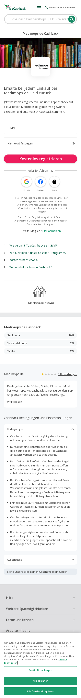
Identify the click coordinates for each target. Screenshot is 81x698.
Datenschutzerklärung (38, 224)
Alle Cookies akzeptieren (40, 691)
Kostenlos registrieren (40, 158)
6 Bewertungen (67, 374)
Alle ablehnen (40, 680)
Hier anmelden (51, 231)
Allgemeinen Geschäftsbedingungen (34, 220)
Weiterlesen (14, 402)
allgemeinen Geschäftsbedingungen (45, 571)
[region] (40, 665)
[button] (39, 7)
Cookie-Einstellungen (40, 670)
